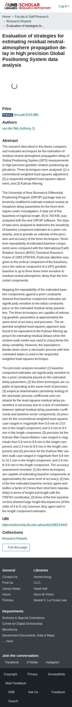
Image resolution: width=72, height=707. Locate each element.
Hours (6, 594)
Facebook (12, 662)
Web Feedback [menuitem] (15, 683)
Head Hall (40, 588)
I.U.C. (37, 582)
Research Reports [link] (19, 21)
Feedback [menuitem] (58, 692)
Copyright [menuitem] (10, 674)
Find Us (7, 582)
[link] (36, 114)
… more (7, 641)
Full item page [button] (17, 547)
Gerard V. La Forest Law (50, 600)
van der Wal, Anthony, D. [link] (19, 128)
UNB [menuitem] (11, 692)
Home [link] (6, 16)
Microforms (9, 629)
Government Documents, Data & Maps (28, 635)
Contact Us (9, 577)
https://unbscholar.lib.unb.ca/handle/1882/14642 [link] (34, 524)
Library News (11, 588)
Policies (7, 600)
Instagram (52, 662)
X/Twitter (32, 662)
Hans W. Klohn (44, 594)
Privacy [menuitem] (32, 674)
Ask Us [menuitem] (33, 692)
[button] (27, 6)
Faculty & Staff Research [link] (32, 16)
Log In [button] (63, 6)
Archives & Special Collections (23, 617)
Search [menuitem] (13, 701)
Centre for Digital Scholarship (22, 623)
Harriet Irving (42, 577)
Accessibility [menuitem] (56, 674)
